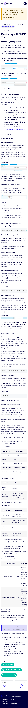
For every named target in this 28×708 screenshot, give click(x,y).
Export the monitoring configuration (14, 129)
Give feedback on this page (13, 669)
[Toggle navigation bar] (2, 3)
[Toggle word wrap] (22, 230)
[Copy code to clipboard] (25, 230)
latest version (11, 17)
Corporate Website (16, 696)
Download (14, 703)
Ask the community (10, 675)
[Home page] (2, 22)
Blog (12, 699)
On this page (5, 30)
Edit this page (9, 664)
